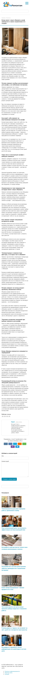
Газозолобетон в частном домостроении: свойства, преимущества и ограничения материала (14, 568)
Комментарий (5, 461)
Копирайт (7, 674)
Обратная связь (8, 672)
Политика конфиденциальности (12, 671)
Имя (3, 456)
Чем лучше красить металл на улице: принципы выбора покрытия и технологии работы (14, 608)
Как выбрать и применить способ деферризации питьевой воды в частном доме (14, 649)
